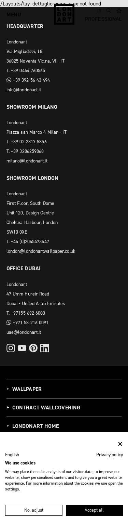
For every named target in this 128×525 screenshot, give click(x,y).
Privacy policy (109, 454)
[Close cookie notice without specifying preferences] (120, 444)
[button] (12, 455)
